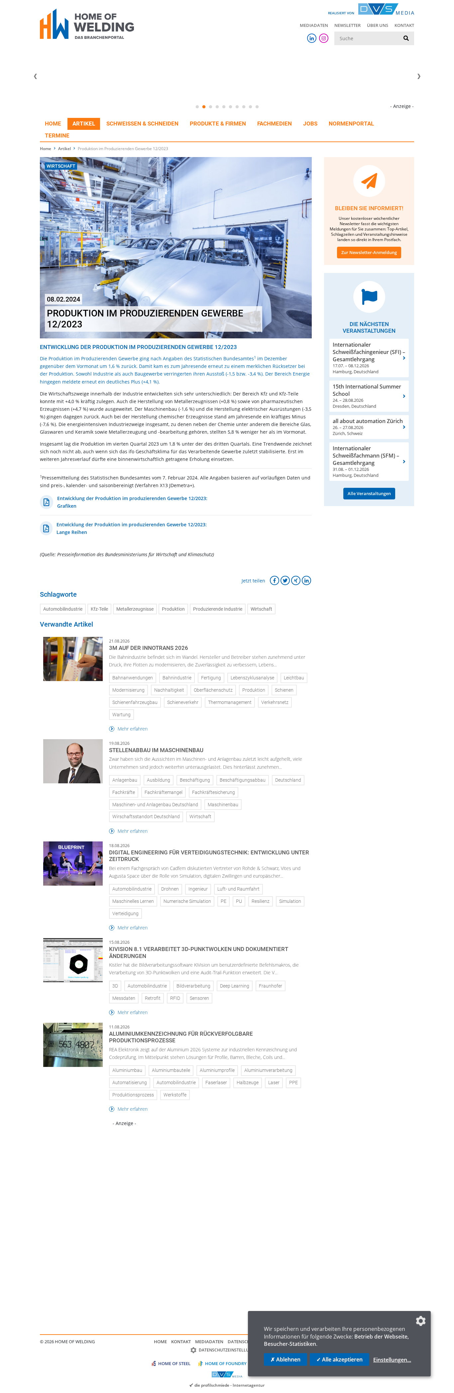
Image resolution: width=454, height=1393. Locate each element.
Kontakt (404, 25)
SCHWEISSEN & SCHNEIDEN (142, 123)
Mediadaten (314, 25)
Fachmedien (274, 123)
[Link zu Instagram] (323, 38)
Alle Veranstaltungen (369, 493)
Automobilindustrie (62, 609)
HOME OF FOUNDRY (226, 1363)
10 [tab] (257, 107)
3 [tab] (210, 107)
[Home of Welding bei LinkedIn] (311, 38)
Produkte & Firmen (218, 123)
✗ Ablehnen (285, 1359)
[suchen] (406, 38)
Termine (57, 135)
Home (53, 123)
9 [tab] (250, 107)
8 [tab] (243, 107)
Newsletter (347, 25)
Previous (35, 76)
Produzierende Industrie (217, 609)
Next (418, 76)
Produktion (173, 609)
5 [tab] (223, 107)
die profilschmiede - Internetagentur (229, 1385)
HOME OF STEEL (174, 1363)
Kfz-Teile (99, 609)
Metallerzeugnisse (135, 609)
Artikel (83, 123)
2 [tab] (203, 107)
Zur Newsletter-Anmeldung (369, 252)
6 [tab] (230, 107)
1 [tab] (197, 107)
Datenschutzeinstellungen (229, 1350)
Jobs (310, 123)
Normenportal (351, 123)
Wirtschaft (261, 609)
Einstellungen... (392, 1359)
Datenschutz (243, 1342)
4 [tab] (217, 107)
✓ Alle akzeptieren (339, 1359)
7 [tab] (237, 107)
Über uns (377, 25)
